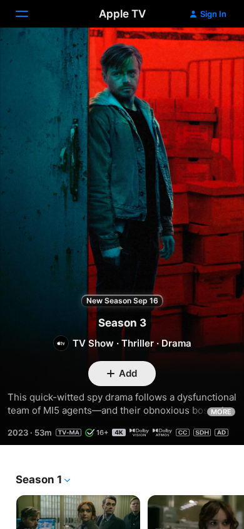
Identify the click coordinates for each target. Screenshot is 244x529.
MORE (221, 411)
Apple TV (122, 14)
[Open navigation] (29, 14)
